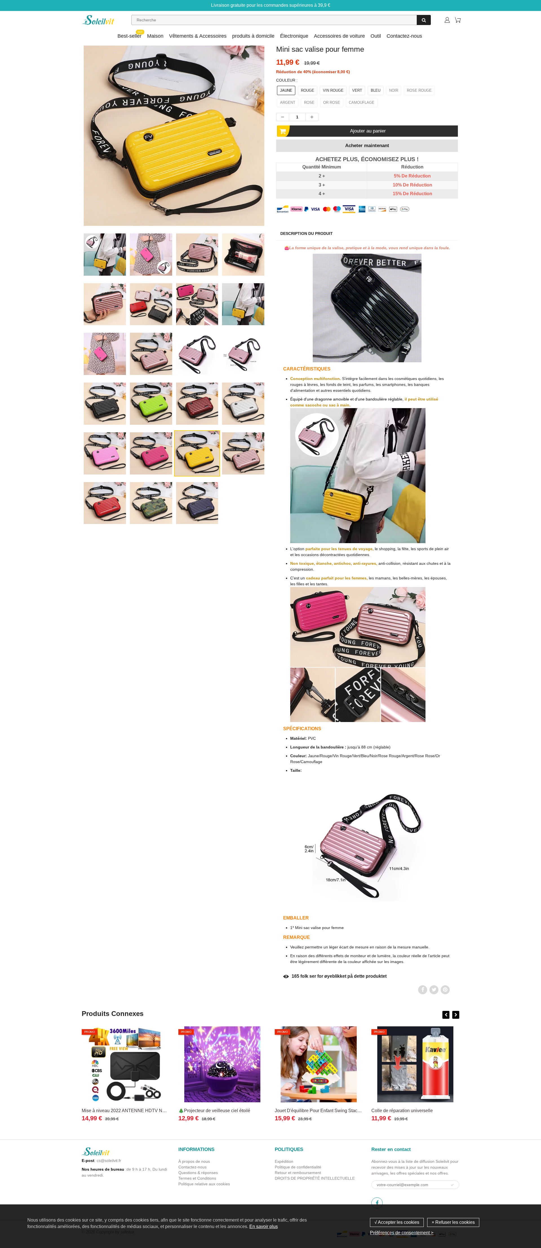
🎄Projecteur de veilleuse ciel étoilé (118, 1110)
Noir (393, 90)
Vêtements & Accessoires (198, 36)
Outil (376, 36)
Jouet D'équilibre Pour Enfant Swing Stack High (226, 1110)
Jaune (286, 90)
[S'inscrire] (452, 1184)
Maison (155, 36)
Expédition (284, 1161)
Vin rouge (333, 90)
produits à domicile (253, 36)
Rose (309, 102)
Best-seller (129, 36)
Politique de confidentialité (298, 1167)
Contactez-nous (404, 36)
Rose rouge (419, 90)
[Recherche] (424, 20)
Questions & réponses (198, 1172)
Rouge (307, 90)
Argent (287, 102)
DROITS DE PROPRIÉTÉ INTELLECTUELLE (315, 1178)
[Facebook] (377, 1203)
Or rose (331, 102)
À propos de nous (194, 1161)
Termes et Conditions (197, 1178)
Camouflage (361, 102)
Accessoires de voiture (339, 36)
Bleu (375, 90)
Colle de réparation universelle (305, 1110)
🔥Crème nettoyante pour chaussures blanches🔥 (421, 1110)
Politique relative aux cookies (204, 1184)
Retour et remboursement (298, 1172)
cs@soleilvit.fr (109, 1160)
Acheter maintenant (367, 145)
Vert (357, 90)
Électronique (294, 36)
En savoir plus (263, 1226)
